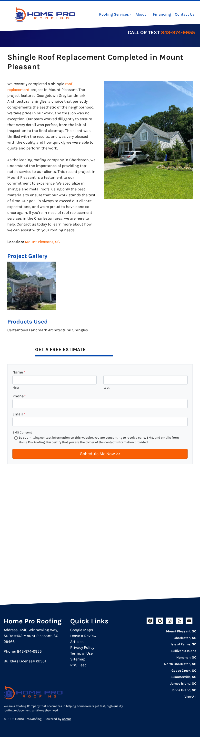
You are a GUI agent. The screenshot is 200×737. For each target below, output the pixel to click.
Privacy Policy (82, 647)
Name (18, 372)
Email (18, 414)
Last (106, 387)
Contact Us (184, 14)
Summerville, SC (183, 677)
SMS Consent (22, 432)
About (141, 14)
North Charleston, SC (180, 664)
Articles (76, 641)
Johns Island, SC (183, 690)
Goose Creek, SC (183, 670)
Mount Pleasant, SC (42, 241)
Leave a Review (83, 635)
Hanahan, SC (186, 657)
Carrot (66, 719)
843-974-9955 (178, 32)
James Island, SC (183, 683)
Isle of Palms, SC (183, 644)
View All (190, 696)
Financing (162, 14)
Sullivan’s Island (183, 651)
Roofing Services (114, 14)
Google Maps (81, 630)
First (15, 387)
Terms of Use (81, 653)
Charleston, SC (185, 638)
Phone (19, 396)
